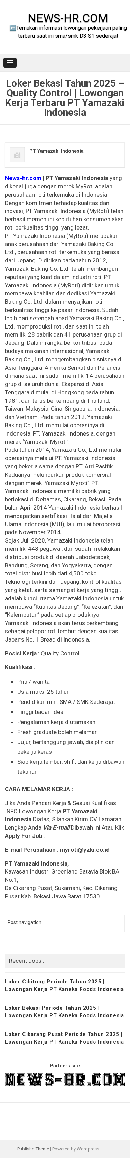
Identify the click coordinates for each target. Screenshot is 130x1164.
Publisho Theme (33, 1149)
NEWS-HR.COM (68, 18)
